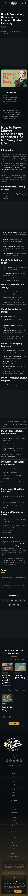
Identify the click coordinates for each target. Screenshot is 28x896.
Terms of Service (14, 856)
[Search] (5, 3)
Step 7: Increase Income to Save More (11, 114)
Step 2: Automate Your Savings (10, 101)
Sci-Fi (14, 781)
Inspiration (14, 815)
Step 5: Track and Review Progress (11, 110)
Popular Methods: (8, 106)
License (14, 842)
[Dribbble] (10, 760)
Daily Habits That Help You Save (10, 116)
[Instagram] (17, 760)
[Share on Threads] (18, 604)
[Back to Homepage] (14, 3)
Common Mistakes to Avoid (9, 118)
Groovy (14, 776)
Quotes (14, 820)
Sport (14, 792)
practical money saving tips (7, 577)
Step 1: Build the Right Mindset (9, 99)
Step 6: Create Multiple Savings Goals (11, 112)
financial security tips (6, 587)
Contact (14, 840)
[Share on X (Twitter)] (11, 600)
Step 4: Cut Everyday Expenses (10, 108)
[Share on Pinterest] (16, 600)
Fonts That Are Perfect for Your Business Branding (7, 708)
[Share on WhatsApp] (20, 600)
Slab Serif (14, 789)
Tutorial (14, 825)
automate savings (17, 582)
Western (14, 795)
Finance (3, 27)
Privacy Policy (14, 853)
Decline (9, 891)
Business (14, 806)
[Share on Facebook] (7, 600)
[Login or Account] (25, 3)
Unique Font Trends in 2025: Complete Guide (20, 677)
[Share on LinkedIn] (3, 600)
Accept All (17, 891)
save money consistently (7, 575)
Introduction (5, 95)
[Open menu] (2, 3)
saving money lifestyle (19, 585)
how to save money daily (7, 585)
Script (14, 784)
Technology (14, 823)
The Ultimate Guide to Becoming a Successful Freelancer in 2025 (6, 680)
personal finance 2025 (20, 577)
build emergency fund (6, 582)
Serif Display (14, 787)
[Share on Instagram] (14, 604)
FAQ (14, 851)
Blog (14, 848)
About (14, 834)
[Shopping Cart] (23, 3)
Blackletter (14, 773)
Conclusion (5, 120)
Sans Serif (14, 779)
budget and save (17, 580)
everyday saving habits (7, 580)
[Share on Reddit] (24, 600)
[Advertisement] (14, 52)
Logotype (14, 837)
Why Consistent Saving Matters (10, 97)
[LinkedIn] (21, 760)
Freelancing (14, 812)
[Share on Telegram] (9, 604)
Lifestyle (14, 817)
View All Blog (14, 724)
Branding (14, 804)
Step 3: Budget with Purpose (9, 103)
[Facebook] (14, 760)
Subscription (14, 845)
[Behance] (7, 760)
